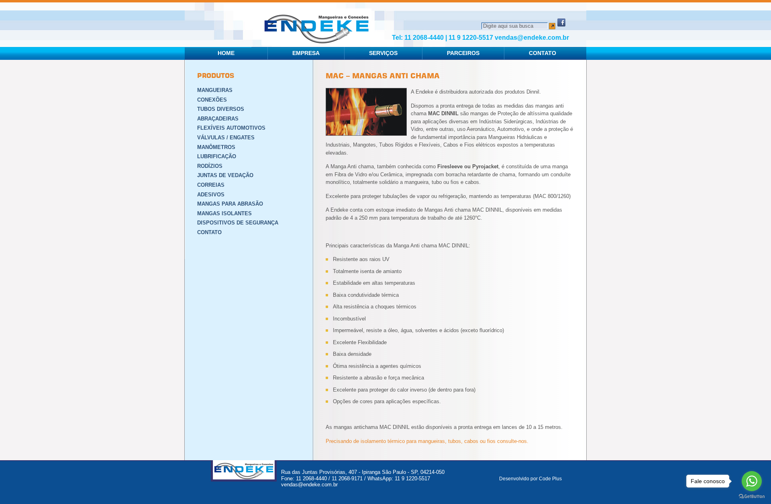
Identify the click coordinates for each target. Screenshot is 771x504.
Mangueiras (215, 90)
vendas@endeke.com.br (532, 37)
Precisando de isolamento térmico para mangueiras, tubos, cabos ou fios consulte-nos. (427, 441)
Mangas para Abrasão (230, 204)
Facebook (561, 22)
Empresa (306, 53)
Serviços (383, 53)
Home (226, 53)
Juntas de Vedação (225, 175)
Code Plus (550, 479)
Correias (210, 185)
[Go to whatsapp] (752, 481)
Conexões (212, 100)
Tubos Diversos (220, 109)
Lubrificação (216, 156)
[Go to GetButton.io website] (752, 496)
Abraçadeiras (218, 119)
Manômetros (216, 147)
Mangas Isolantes (224, 213)
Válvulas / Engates (226, 138)
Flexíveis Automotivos (231, 128)
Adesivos (210, 195)
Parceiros (463, 53)
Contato (542, 53)
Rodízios (209, 166)
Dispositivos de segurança (237, 223)
